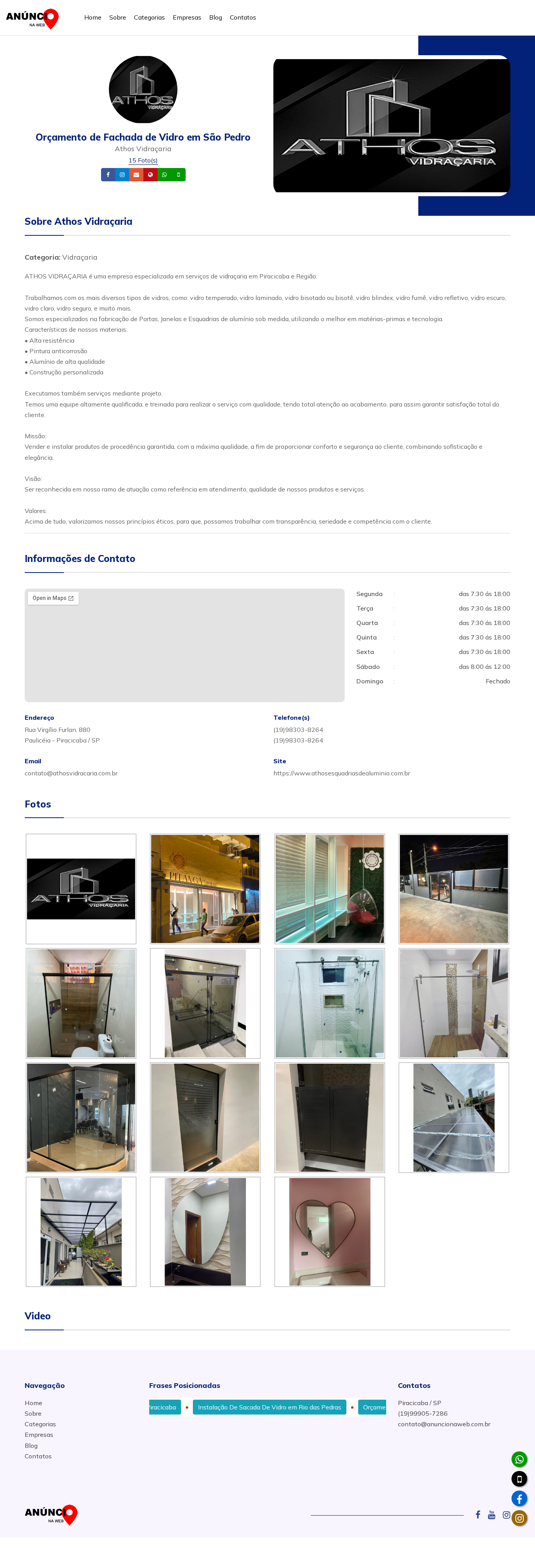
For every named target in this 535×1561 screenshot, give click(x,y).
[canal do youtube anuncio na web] (494, 1514)
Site (162, 175)
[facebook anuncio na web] (480, 1514)
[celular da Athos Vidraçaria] (519, 1479)
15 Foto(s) (143, 160)
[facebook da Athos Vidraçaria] (519, 1498)
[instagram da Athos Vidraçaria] (519, 1518)
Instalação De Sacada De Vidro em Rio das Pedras (225, 1407)
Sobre (117, 17)
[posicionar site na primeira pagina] (35, 17)
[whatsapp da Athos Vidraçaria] (519, 1459)
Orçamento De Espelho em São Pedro (373, 1407)
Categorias (149, 17)
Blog (215, 17)
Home (92, 17)
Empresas (187, 17)
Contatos (243, 17)
